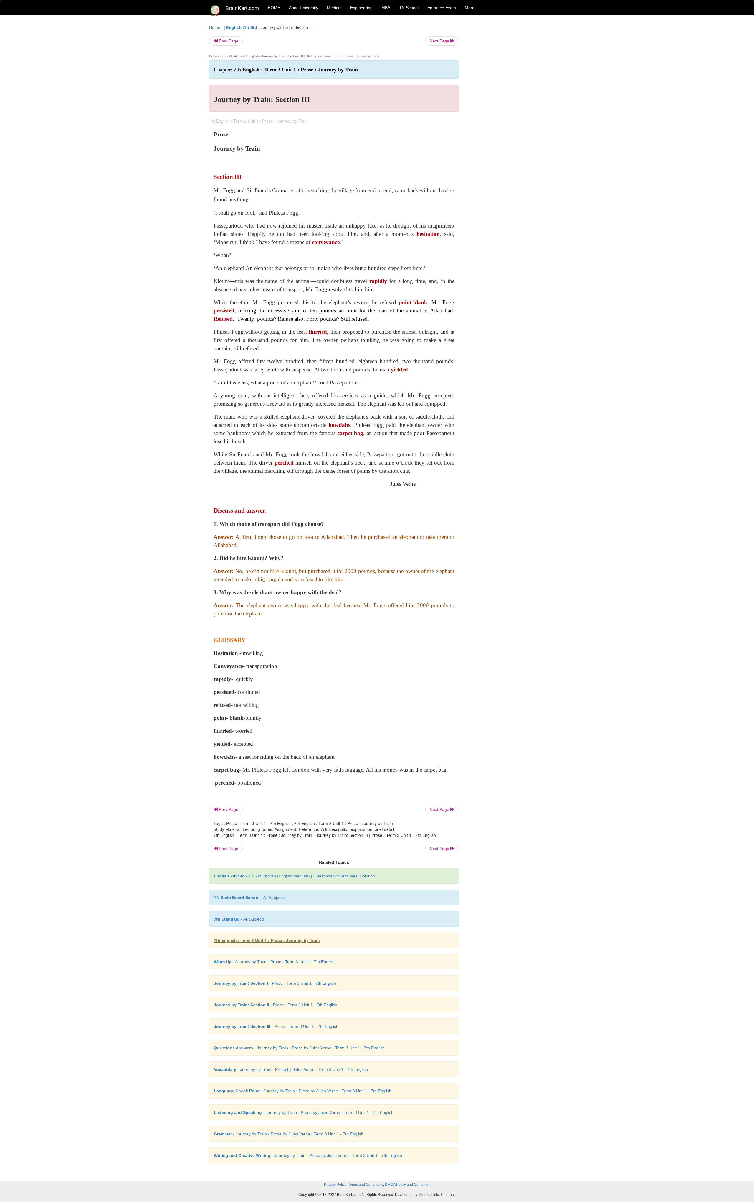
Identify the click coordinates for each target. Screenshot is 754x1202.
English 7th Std (241, 27)
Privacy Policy (335, 1185)
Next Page (440, 41)
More (469, 7)
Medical (334, 7)
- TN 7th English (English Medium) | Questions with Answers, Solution (294, 876)
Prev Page (228, 41)
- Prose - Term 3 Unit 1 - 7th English (275, 983)
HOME (274, 7)
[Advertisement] (506, 112)
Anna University (303, 7)
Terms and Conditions (365, 1185)
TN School (409, 7)
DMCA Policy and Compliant (407, 1185)
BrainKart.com (242, 8)
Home (214, 27)
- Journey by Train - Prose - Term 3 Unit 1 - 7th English (274, 961)
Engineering (361, 7)
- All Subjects (249, 897)
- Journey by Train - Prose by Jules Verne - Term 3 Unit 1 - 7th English (299, 1047)
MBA (385, 7)
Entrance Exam (441, 7)
